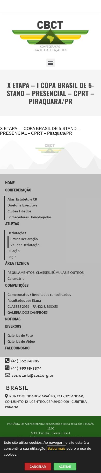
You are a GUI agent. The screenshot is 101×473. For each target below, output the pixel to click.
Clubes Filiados (19, 211)
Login (12, 256)
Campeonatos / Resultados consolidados (39, 294)
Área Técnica (17, 263)
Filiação (14, 250)
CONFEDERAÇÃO (18, 190)
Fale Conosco (17, 348)
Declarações (17, 233)
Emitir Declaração (24, 238)
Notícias (12, 319)
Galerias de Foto (20, 335)
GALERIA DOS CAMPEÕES (28, 312)
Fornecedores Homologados (30, 217)
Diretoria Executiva (23, 205)
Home (10, 183)
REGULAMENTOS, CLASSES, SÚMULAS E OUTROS (46, 272)
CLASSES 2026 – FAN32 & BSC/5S (33, 306)
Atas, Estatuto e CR (22, 199)
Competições (16, 285)
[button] (50, 63)
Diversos (13, 326)
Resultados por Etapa (24, 300)
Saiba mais (56, 448)
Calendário (16, 278)
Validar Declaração (25, 244)
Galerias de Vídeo (21, 341)
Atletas (12, 223)
